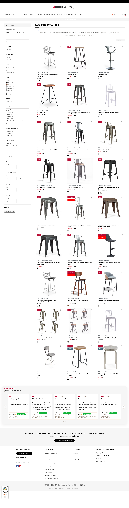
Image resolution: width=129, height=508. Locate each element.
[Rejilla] (36, 40)
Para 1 (9, 101)
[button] (118, 14)
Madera (10, 116)
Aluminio (10, 112)
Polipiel (10, 133)
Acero (10, 118)
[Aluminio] (98, 116)
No (9, 59)
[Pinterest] (20, 466)
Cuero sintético (12, 146)
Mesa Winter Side (13, 416)
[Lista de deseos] (60, 47)
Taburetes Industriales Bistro (16, 32)
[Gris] (98, 268)
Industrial (11, 67)
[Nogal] (68, 306)
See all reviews (15, 392)
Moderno (10, 72)
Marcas (6, 207)
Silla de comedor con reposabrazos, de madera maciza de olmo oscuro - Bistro (41, 415)
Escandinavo (11, 70)
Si (9, 41)
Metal (9, 114)
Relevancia (120, 40)
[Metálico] (98, 78)
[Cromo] (37, 378)
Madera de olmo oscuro (14, 154)
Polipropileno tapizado (14, 123)
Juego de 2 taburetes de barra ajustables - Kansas (108, 415)
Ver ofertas (75, 1)
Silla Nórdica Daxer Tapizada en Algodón (87, 416)
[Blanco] (37, 80)
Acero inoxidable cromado (15, 120)
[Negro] (39, 80)
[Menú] (7, 487)
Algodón (10, 110)
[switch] (5, 497)
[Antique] (68, 191)
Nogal (9, 156)
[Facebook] (17, 466)
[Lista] (38, 40)
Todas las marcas (10, 211)
